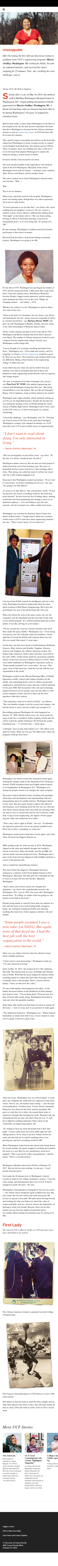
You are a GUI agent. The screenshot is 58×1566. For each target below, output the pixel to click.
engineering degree (26, 132)
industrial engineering (29, 354)
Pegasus (29, 9)
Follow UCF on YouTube (35, 1506)
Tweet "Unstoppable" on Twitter (17, 81)
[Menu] (5, 9)
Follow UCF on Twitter (29, 1506)
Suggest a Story (8, 1526)
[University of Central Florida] (20, 3)
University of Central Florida (15, 1543)
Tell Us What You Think (12, 1531)
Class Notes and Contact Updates (15, 1535)
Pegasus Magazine (13, 1520)
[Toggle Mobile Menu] (55, 3)
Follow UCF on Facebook (23, 1506)
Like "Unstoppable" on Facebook (7, 81)
